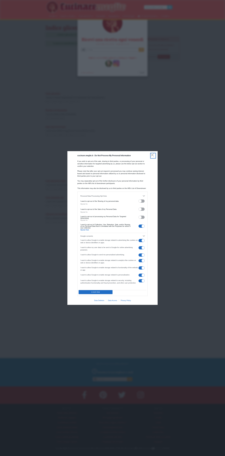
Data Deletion (99, 300)
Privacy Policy (126, 300)
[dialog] (112, 228)
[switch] (142, 201)
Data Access (112, 300)
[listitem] (112, 196)
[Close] (153, 155)
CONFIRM (95, 292)
